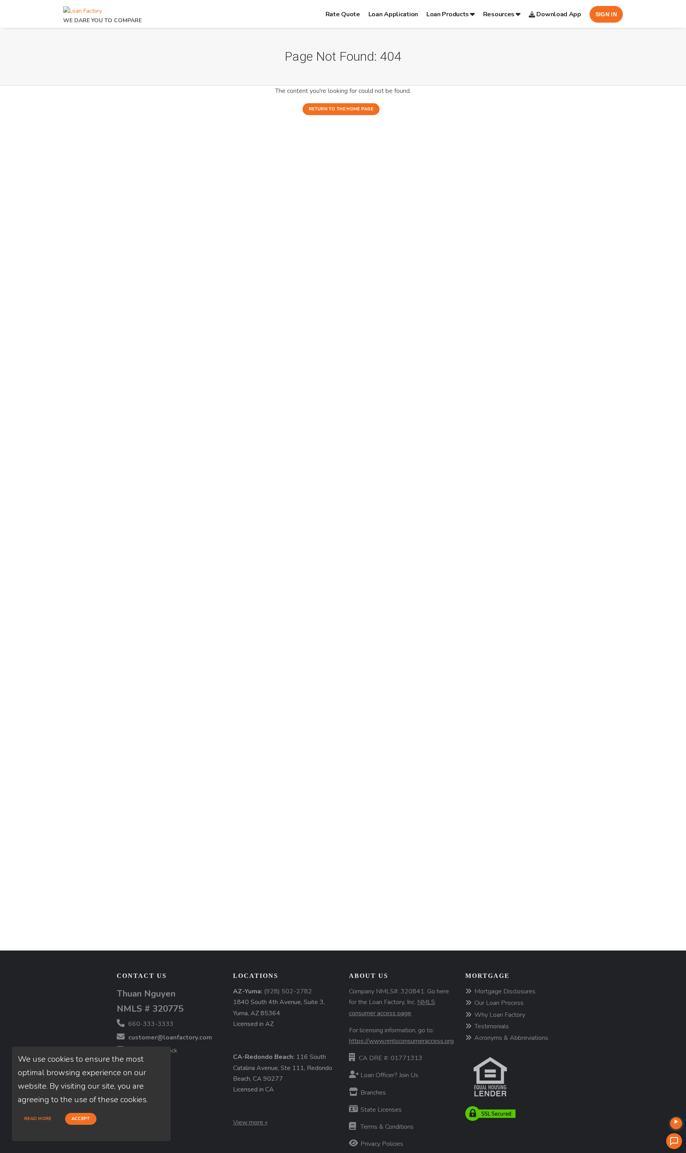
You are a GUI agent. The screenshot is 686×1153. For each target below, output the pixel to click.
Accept (80, 1119)
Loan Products (447, 14)
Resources (498, 14)
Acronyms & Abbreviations (511, 1037)
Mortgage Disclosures (505, 991)
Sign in (606, 14)
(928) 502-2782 (288, 991)
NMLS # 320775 (150, 1009)
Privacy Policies (381, 1144)
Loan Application (393, 14)
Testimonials (491, 1026)
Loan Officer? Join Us (388, 1075)
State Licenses (380, 1109)
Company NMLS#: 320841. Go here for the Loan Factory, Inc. (399, 1002)
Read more (38, 1119)
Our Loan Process (499, 1003)
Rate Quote (343, 14)
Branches (372, 1092)
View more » (250, 1122)
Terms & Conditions (386, 1126)
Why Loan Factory (499, 1014)
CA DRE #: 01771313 (390, 1058)
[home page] (82, 9)
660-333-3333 (150, 1024)
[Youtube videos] (676, 1123)
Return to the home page (341, 109)
